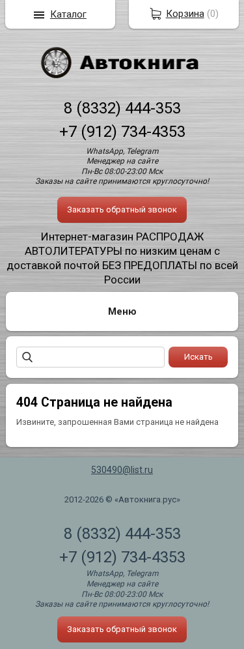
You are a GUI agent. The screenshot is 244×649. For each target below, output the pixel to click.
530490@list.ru (122, 470)
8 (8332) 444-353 (122, 108)
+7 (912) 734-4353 (122, 132)
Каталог (68, 14)
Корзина (185, 14)
